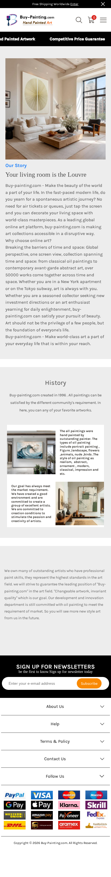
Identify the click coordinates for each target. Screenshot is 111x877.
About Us (55, 706)
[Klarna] (69, 805)
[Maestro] (96, 795)
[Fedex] (96, 815)
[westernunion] (15, 815)
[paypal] (15, 795)
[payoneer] (69, 815)
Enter (74, 4)
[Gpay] (15, 805)
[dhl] (15, 825)
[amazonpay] (42, 815)
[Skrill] (96, 805)
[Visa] (42, 795)
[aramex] (69, 825)
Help (55, 723)
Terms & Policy (55, 741)
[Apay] (42, 805)
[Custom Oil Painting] (96, 825)
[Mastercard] (69, 795)
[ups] (42, 825)
